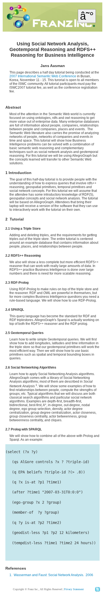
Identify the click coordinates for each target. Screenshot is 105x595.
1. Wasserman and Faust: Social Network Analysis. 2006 (51, 575)
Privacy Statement (74, 589)
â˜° (87, 16)
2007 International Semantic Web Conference (42, 76)
